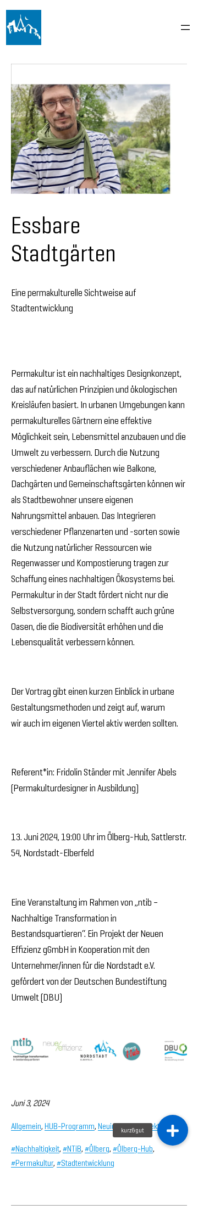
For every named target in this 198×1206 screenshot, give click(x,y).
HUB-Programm (70, 1126)
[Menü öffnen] (185, 27)
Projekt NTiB (156, 1126)
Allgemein (26, 1126)
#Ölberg (97, 1148)
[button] (172, 1130)
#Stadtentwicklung (85, 1163)
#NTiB (72, 1148)
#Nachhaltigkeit (35, 1148)
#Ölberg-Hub (133, 1148)
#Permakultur (32, 1163)
